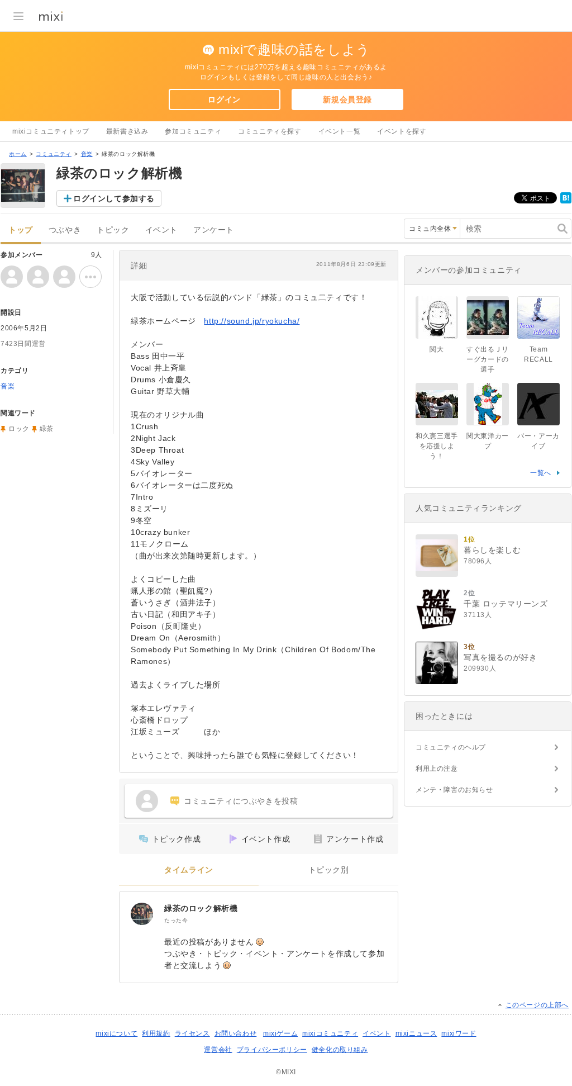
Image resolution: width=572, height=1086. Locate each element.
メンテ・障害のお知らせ (454, 790)
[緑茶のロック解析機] (142, 914)
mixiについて (116, 1033)
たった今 (176, 920)
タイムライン (188, 870)
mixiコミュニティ (330, 1033)
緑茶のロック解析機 (200, 908)
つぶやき (65, 230)
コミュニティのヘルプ (451, 747)
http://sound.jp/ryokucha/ (251, 320)
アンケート (213, 230)
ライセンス (192, 1033)
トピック (113, 230)
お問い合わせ (235, 1033)
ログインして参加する (114, 198)
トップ (20, 230)
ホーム (18, 154)
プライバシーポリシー (272, 1050)
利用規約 (156, 1033)
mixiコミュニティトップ (50, 131)
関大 (437, 349)
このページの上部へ (537, 1005)
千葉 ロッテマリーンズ (506, 603)
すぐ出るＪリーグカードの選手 (487, 359)
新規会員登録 (347, 99)
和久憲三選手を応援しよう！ (437, 446)
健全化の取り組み (340, 1050)
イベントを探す (401, 131)
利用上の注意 (437, 768)
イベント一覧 (339, 131)
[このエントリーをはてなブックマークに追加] (565, 201)
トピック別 (328, 870)
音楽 (87, 154)
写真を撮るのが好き (500, 657)
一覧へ (540, 473)
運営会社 (218, 1050)
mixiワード (458, 1033)
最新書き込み (127, 131)
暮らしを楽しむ (492, 550)
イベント (161, 230)
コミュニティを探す (269, 131)
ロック (19, 429)
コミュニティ (54, 154)
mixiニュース (416, 1033)
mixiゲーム (280, 1033)
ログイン (224, 99)
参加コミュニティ (193, 131)
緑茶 (47, 429)
